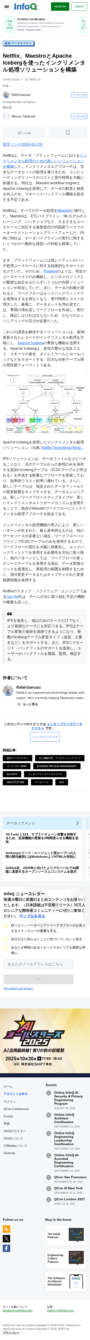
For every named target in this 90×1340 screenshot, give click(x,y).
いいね (27, 132)
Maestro (64, 211)
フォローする (79, 94)
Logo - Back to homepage (25, 6)
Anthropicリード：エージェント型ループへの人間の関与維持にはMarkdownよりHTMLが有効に (41, 854)
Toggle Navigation (6, 6)
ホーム (8, 1086)
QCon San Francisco (70, 1177)
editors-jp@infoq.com (60, 1310)
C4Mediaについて (15, 1145)
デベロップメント (20, 823)
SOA (61, 782)
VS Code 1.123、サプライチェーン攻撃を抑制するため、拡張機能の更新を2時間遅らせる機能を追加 (42, 837)
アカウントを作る (16, 1094)
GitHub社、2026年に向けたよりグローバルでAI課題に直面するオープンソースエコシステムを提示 (42, 869)
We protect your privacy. (18, 988)
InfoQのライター (15, 1131)
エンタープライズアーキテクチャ (45, 774)
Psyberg (50, 271)
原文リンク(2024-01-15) (22, 144)
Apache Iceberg (30, 343)
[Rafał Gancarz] (6, 94)
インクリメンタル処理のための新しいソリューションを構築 (45, 160)
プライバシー (11, 1332)
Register (60, 6)
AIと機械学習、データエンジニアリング (60, 758)
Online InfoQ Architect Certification (64, 1118)
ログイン (10, 1101)
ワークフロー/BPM (17, 766)
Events (8, 1116)
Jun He (12, 597)
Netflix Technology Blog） (63, 448)
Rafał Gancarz (21, 95)
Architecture (15, 782)
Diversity (9, 1153)
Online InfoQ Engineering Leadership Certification (64, 1138)
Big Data (12, 774)
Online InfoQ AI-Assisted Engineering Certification (66, 1160)
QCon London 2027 (69, 1199)
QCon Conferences (16, 1109)
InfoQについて (13, 1138)
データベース (42, 782)
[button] (39, 979)
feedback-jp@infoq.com (18, 1310)
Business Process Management (57, 766)
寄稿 (7, 1123)
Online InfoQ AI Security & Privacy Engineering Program (68, 1098)
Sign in (79, 6)
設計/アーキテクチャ (18, 43)
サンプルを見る (32, 916)
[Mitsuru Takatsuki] (6, 116)
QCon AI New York (68, 1188)
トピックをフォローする (45, 736)
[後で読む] (67, 132)
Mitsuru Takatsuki (23, 116)
